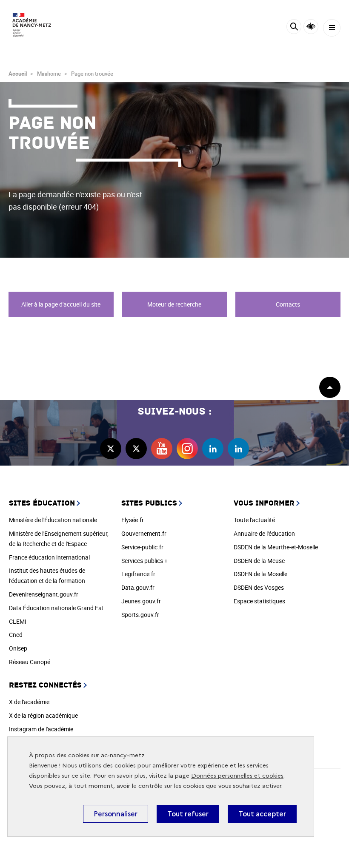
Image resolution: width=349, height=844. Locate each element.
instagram (187, 448)
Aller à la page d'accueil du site (60, 304)
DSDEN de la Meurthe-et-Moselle (276, 547)
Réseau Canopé (29, 662)
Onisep (18, 648)
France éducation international (49, 557)
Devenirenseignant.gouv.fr (43, 594)
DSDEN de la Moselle (260, 574)
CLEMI (17, 621)
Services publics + (144, 561)
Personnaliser (115, 814)
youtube (161, 448)
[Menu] (331, 28)
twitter (110, 448)
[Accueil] (32, 25)
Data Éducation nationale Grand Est (56, 608)
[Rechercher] (293, 28)
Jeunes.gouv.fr (141, 601)
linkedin (212, 448)
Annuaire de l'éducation (264, 533)
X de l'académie (29, 702)
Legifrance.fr (138, 574)
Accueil (18, 73)
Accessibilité (310, 26)
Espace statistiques (259, 601)
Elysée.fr (132, 520)
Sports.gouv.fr (140, 615)
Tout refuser (188, 814)
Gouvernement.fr (143, 533)
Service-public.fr (142, 547)
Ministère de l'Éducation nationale (53, 520)
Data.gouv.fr (137, 587)
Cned (16, 635)
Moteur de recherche (174, 304)
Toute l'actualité (254, 520)
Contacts (288, 304)
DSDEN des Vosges (259, 587)
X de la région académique (43, 715)
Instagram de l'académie (41, 729)
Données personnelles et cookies (237, 775)
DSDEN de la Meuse (259, 561)
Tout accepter (262, 814)
